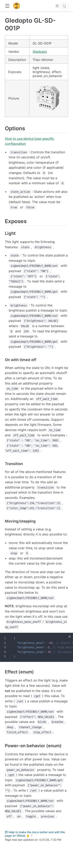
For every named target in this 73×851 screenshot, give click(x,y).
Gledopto (40, 52)
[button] (7, 6)
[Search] (64, 6)
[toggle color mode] (57, 6)
